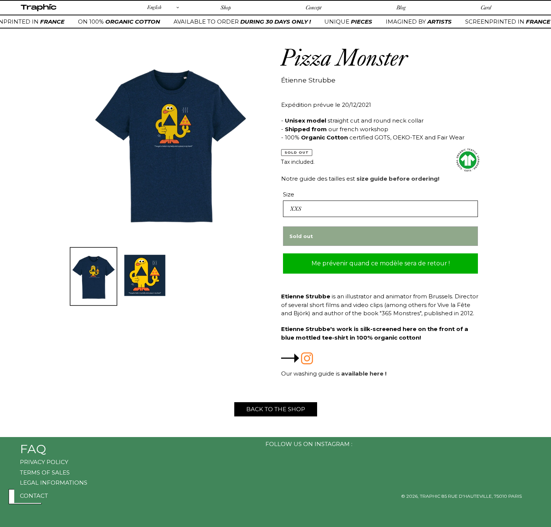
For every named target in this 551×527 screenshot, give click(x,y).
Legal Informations (53, 482)
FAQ (33, 449)
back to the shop (275, 409)
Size (288, 194)
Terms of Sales (45, 472)
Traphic (38, 11)
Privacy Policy (44, 462)
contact (34, 495)
